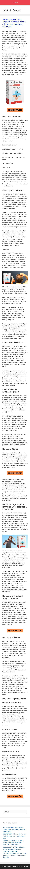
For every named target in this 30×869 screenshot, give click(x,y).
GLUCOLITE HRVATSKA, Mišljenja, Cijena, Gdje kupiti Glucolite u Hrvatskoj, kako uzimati (14, 849)
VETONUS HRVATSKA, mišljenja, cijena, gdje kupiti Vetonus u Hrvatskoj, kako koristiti (14, 829)
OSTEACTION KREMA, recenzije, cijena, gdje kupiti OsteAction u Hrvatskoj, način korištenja (13, 842)
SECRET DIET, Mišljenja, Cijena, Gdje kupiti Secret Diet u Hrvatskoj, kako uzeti (14, 836)
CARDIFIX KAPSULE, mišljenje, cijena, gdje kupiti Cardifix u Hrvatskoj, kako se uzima (15, 855)
